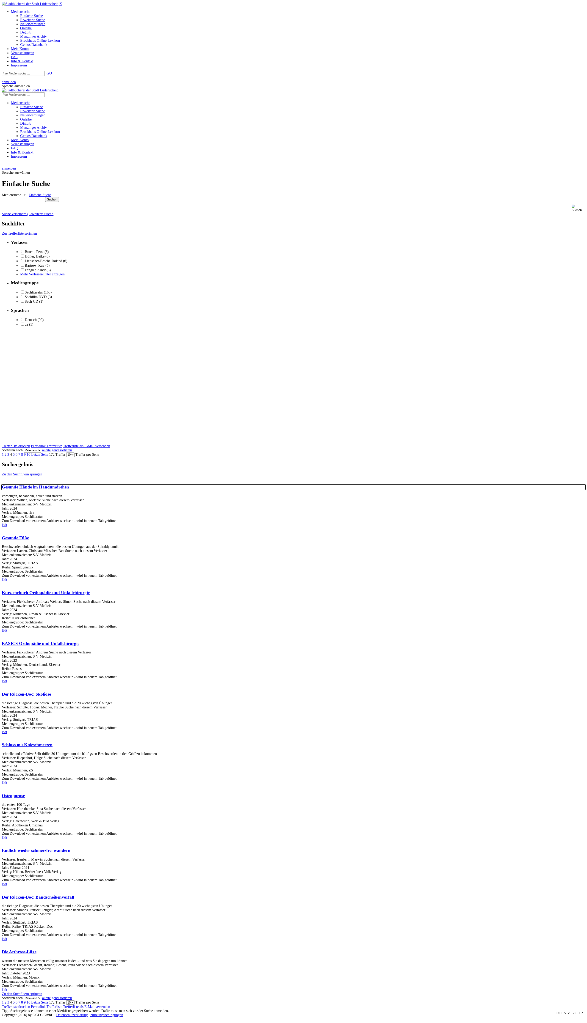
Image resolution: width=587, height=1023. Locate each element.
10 (28, 454)
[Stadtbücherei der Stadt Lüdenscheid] (30, 4)
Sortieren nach (12, 450)
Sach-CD (31, 301)
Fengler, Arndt (35, 270)
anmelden (9, 82)
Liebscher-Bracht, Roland (43, 261)
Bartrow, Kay (34, 265)
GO (49, 73)
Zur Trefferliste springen (19, 233)
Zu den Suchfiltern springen (22, 474)
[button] (578, 208)
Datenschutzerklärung (72, 1015)
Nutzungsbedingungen (106, 1015)
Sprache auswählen (16, 86)
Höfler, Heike (34, 256)
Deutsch (31, 320)
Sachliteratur (34, 292)
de (26, 324)
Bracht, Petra (34, 252)
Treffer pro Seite (87, 454)
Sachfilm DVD (36, 297)
